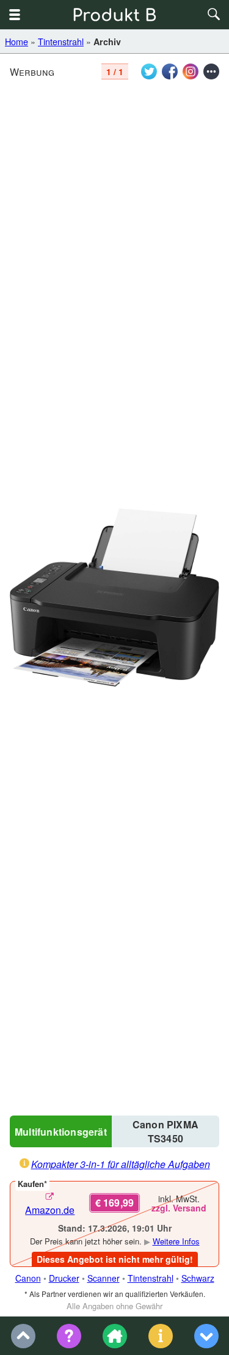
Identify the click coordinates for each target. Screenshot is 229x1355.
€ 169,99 (114, 1203)
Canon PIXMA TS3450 (165, 1131)
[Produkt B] (115, 14)
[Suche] (214, 14)
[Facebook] (170, 71)
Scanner (103, 1278)
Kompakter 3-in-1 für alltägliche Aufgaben (120, 1164)
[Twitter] (149, 71)
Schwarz (197, 1278)
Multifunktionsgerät (61, 1132)
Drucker (64, 1278)
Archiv (107, 41)
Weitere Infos (176, 1241)
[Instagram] (190, 71)
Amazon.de (50, 1210)
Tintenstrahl (61, 41)
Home (16, 41)
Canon (28, 1278)
